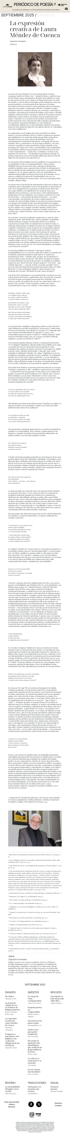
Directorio (58, 1103)
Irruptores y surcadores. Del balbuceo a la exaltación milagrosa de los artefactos (12, 1040)
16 (46, 702)
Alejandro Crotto (10, 999)
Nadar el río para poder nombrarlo (33, 1031)
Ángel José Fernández (18, 41)
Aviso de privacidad (11, 1102)
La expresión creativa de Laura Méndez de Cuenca (11, 1021)
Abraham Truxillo (56, 1091)
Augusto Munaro (56, 1003)
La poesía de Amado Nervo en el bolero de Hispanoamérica (12, 1006)
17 (16, 746)
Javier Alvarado (33, 1074)
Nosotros (11, 1107)
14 (28, 639)
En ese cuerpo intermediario (34, 1070)
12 (29, 540)
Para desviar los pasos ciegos (35, 1021)
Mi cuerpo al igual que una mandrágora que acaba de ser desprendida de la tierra (35, 1046)
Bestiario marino (54, 1087)
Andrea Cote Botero (34, 1003)
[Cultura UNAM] (7, 5)
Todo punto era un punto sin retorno (34, 1088)
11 (19, 482)
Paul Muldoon (32, 1094)
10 (29, 421)
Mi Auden (9, 996)
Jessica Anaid (32, 1054)
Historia (12, 1104)
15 (35, 679)
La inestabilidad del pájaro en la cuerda (12, 1088)
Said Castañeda (33, 1036)
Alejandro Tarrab (11, 1048)
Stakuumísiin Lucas (34, 1025)
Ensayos (46, 15)
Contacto (58, 1106)
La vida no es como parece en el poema (34, 1060)
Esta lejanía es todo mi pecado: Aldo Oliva (57, 998)
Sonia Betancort (10, 1094)
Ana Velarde (32, 1065)
